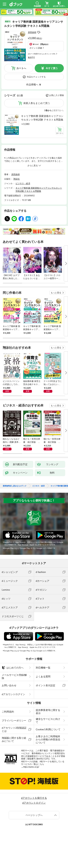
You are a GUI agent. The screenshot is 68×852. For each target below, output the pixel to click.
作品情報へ (32, 84)
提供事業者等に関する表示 (48, 712)
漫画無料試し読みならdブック (15, 486)
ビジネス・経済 (23, 183)
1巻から (48, 110)
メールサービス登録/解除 (14, 676)
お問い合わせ (9, 685)
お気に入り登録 (56, 95)
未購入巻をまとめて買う (36, 103)
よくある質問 (43, 676)
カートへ (21, 68)
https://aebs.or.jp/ (31, 767)
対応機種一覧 (43, 667)
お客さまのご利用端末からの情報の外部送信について (48, 739)
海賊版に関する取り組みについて (14, 739)
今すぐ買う (52, 68)
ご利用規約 (8, 711)
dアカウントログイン (13, 694)
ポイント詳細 (35, 48)
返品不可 (31, 57)
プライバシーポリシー (14, 720)
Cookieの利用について (48, 729)
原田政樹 (32, 32)
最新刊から (58, 110)
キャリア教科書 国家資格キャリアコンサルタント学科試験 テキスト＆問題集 (42, 118)
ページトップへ (34, 815)
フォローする (38, 32)
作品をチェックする (36, 77)
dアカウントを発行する (34, 798)
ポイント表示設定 (45, 685)
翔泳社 (16, 179)
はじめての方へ (15, 667)
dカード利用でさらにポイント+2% (41, 54)
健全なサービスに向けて (48, 720)
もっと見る (56, 292)
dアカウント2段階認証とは (14, 729)
